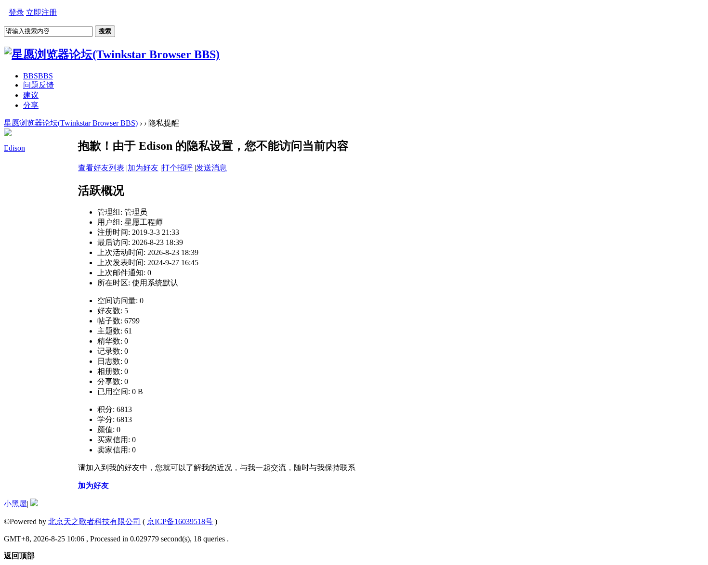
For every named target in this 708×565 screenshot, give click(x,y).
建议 (31, 95)
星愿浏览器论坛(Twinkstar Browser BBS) (71, 123)
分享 (31, 105)
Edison (14, 148)
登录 (16, 12)
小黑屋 (15, 504)
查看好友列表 (101, 168)
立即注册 (41, 12)
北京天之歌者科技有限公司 (94, 521)
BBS (38, 76)
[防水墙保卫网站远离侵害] (34, 504)
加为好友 (143, 168)
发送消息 (211, 168)
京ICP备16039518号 (180, 521)
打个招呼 (177, 168)
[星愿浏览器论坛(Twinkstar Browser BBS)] (112, 54)
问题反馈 (38, 85)
